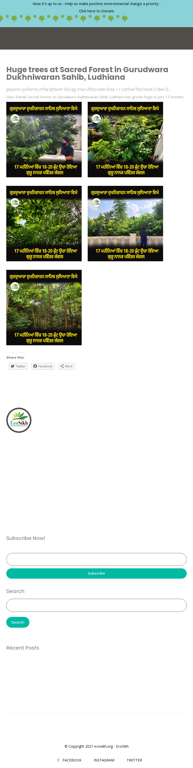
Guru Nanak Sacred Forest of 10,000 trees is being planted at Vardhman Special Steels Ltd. (87, 661)
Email (10, 549)
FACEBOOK (72, 760)
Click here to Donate (96, 10)
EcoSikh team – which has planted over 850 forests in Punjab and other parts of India (82, 693)
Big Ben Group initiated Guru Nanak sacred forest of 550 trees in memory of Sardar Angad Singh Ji (93, 706)
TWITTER (134, 760)
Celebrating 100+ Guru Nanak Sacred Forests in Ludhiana (58, 718)
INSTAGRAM (104, 760)
